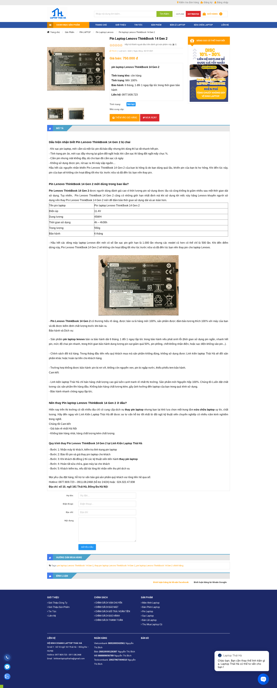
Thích (114, 51)
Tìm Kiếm (164, 14)
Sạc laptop (148, 615)
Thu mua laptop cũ (152, 624)
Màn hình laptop (150, 602)
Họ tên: (70, 495)
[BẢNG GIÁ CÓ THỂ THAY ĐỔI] (209, 74)
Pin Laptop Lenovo (104, 32)
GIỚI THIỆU (120, 25)
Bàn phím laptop (151, 607)
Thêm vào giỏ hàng (126, 117)
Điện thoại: (68, 504)
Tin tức (52, 611)
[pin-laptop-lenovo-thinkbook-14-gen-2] (55, 114)
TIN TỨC (138, 25)
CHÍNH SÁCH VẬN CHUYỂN (108, 602)
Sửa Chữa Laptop (203, 25)
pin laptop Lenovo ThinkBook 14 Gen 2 (75, 565)
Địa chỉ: (70, 512)
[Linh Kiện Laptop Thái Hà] (68, 13)
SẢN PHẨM (156, 25)
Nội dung (69, 520)
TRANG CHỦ (101, 25)
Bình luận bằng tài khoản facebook (170, 582)
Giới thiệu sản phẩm (59, 607)
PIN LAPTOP (85, 32)
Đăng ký (207, 2)
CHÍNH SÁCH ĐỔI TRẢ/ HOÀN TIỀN (112, 611)
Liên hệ (52, 615)
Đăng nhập (222, 2)
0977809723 (193, 14)
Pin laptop (147, 611)
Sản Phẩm (69, 32)
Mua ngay (151, 117)
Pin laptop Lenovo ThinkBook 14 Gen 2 (137, 32)
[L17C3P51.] (76, 114)
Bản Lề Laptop (177, 25)
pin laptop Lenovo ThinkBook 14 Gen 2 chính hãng (159, 565)
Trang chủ (55, 32)
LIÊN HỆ (225, 25)
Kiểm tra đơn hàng (189, 2)
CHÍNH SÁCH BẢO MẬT (107, 607)
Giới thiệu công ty (57, 602)
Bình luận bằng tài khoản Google (210, 582)
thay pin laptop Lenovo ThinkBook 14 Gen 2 (115, 565)
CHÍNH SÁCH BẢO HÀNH (107, 615)
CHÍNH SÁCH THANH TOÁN (109, 620)
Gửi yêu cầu (87, 547)
